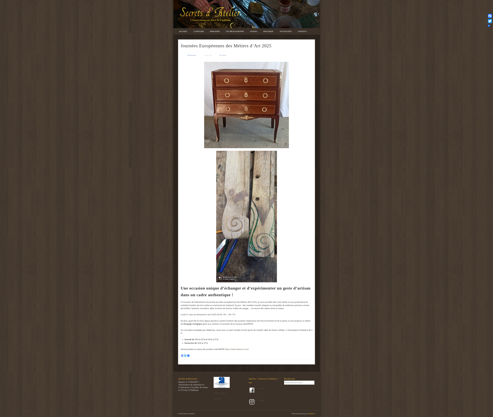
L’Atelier (199, 31)
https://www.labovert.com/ (237, 349)
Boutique (268, 31)
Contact (302, 31)
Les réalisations (235, 31)
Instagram (261, 400)
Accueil (183, 31)
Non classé (223, 55)
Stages (253, 31)
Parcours (215, 31)
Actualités (286, 31)
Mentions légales (220, 393)
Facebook (261, 388)
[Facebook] (489, 16)
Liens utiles (218, 399)
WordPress (311, 414)
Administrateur (191, 55)
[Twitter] (489, 21)
